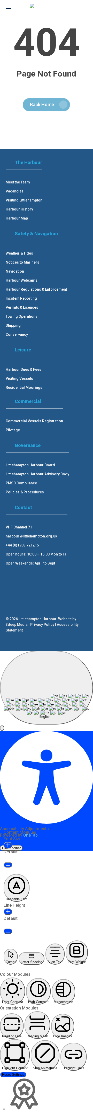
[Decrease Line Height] (8, 931)
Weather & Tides (19, 253)
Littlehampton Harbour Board (30, 465)
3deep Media (17, 624)
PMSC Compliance (21, 483)
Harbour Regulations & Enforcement (36, 289)
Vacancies (15, 191)
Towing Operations (21, 316)
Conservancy (17, 334)
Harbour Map (17, 218)
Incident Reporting (21, 298)
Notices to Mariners (22, 262)
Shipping (13, 325)
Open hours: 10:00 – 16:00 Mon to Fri (36, 554)
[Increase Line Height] (8, 911)
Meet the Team (18, 182)
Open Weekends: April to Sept (30, 563)
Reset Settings (13, 1074)
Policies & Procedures (25, 492)
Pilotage (13, 430)
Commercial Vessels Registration (34, 421)
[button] (8, 8)
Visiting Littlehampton (24, 200)
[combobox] (46, 688)
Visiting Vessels (19, 378)
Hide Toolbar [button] (11, 848)
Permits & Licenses (22, 307)
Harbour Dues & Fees (23, 369)
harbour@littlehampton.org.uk (31, 536)
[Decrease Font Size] (8, 865)
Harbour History (19, 209)
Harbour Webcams (21, 280)
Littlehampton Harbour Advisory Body (37, 474)
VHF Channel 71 (19, 527)
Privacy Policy (42, 624)
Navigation (15, 271)
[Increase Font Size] (8, 845)
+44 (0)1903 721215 (22, 545)
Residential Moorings (24, 387)
